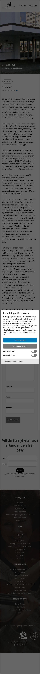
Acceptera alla (20, 340)
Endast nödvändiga (20, 346)
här (4, 334)
